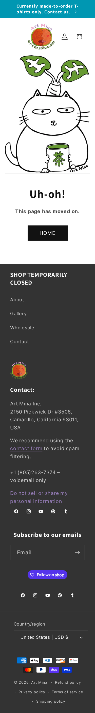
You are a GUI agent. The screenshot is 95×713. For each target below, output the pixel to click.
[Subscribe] (77, 552)
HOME (47, 233)
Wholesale (22, 327)
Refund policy (68, 682)
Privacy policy (31, 692)
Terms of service (67, 692)
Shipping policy (51, 701)
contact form (26, 448)
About (17, 299)
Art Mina (39, 682)
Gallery (18, 313)
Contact (19, 341)
